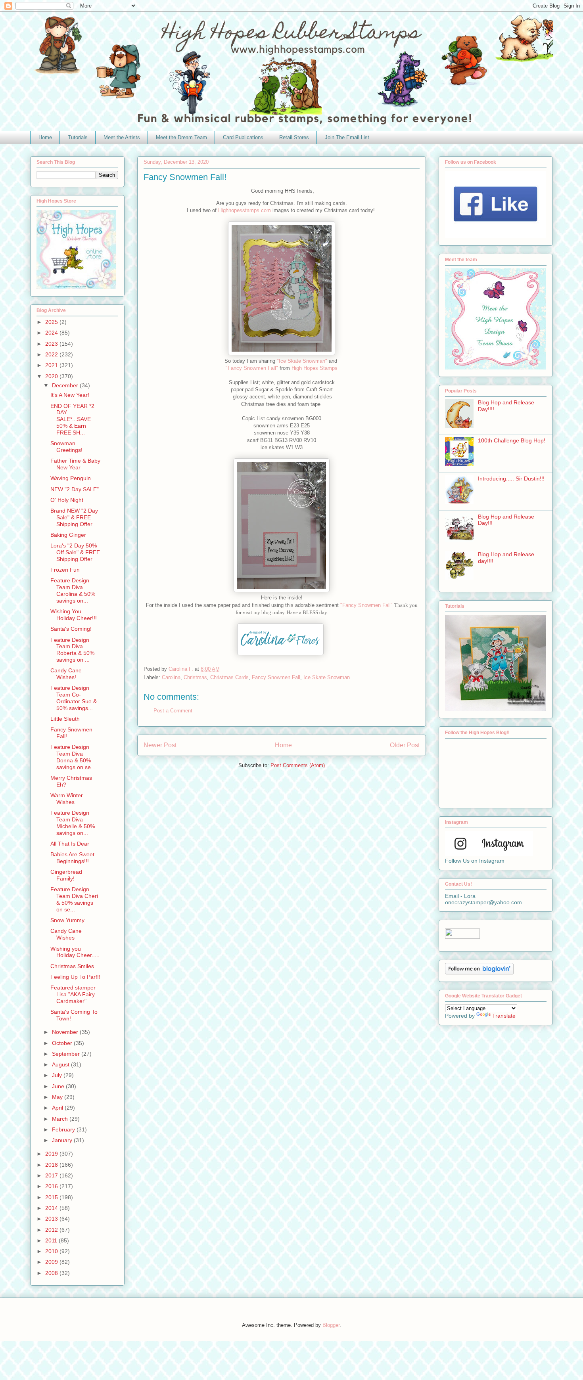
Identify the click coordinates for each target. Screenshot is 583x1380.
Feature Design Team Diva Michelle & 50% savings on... (72, 823)
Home (45, 137)
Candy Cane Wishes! (66, 673)
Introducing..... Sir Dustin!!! (511, 478)
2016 (52, 1186)
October (63, 1043)
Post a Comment (172, 711)
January (63, 1140)
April (58, 1107)
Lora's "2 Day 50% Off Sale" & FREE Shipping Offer (75, 552)
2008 (52, 1273)
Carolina (171, 677)
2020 (52, 376)
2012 (52, 1230)
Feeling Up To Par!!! (75, 977)
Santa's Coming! (71, 629)
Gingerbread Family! (66, 875)
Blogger (330, 1325)
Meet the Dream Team (181, 137)
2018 (52, 1165)
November (66, 1032)
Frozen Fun (65, 570)
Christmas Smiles (72, 966)
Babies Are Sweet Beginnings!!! (72, 857)
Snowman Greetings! (66, 446)
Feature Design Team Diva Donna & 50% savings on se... (73, 757)
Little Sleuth (65, 719)
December (66, 385)
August (61, 1064)
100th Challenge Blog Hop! (511, 440)
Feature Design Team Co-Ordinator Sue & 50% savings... (73, 698)
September (66, 1054)
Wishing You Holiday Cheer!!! (73, 614)
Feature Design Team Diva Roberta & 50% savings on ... (72, 650)
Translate (504, 1016)
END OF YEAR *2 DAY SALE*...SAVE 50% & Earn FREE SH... (72, 419)
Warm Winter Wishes (66, 798)
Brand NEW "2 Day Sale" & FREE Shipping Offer (74, 517)
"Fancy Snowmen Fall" (252, 368)
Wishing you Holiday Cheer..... (75, 952)
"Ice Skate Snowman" (302, 361)
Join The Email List (347, 137)
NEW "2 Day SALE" (74, 489)
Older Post (405, 745)
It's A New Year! (69, 395)
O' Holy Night (66, 500)
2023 (52, 344)
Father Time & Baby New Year (75, 464)
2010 (52, 1251)
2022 (52, 354)
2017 (52, 1175)
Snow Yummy (67, 920)
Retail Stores (294, 137)
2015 (52, 1197)
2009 (52, 1262)
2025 (52, 322)
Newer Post (160, 745)
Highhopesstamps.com (244, 210)
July (57, 1075)
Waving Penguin (70, 478)
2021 (52, 365)
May (58, 1097)
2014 (52, 1208)
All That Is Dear (69, 843)
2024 (52, 332)
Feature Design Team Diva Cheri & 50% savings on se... (74, 899)
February (64, 1129)
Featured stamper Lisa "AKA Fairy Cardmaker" (73, 994)
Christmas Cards (229, 677)
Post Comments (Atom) (297, 765)
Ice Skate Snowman (326, 677)
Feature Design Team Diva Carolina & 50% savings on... (72, 590)
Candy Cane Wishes (66, 934)
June (59, 1086)
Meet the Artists (122, 137)
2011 (52, 1240)
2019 (52, 1153)
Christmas (195, 677)
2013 (52, 1218)
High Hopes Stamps (314, 368)
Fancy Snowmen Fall (276, 677)
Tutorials (78, 137)
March (60, 1119)
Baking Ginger (68, 535)
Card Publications (243, 137)
